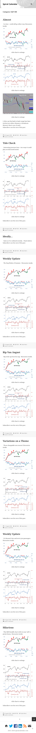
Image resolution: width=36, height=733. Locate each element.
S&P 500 (17, 135)
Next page (34, 719)
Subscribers (24, 135)
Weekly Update (11, 258)
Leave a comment (8, 136)
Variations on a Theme (16, 440)
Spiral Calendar (10, 4)
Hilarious (8, 627)
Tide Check (9, 143)
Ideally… (8, 236)
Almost (7, 19)
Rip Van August (11, 352)
